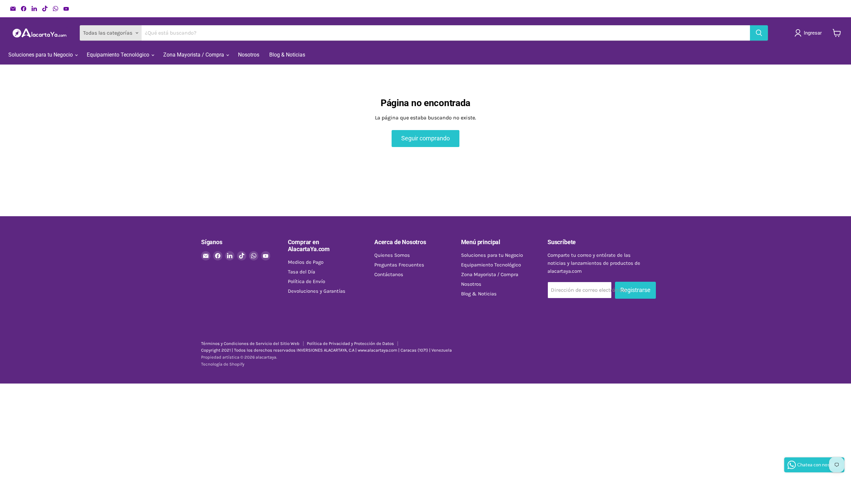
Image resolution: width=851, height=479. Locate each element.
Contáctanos (388, 274)
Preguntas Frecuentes (399, 265)
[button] (809, 33)
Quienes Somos (392, 255)
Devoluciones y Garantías (316, 291)
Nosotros (248, 55)
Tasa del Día (301, 272)
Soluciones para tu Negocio (41, 55)
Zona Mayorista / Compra (194, 55)
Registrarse (635, 289)
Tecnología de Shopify (222, 364)
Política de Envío (306, 281)
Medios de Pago (305, 262)
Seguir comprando (425, 138)
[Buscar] (759, 33)
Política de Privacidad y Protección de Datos (350, 343)
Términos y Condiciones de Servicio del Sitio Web (250, 343)
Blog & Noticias (287, 55)
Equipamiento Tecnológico (119, 55)
